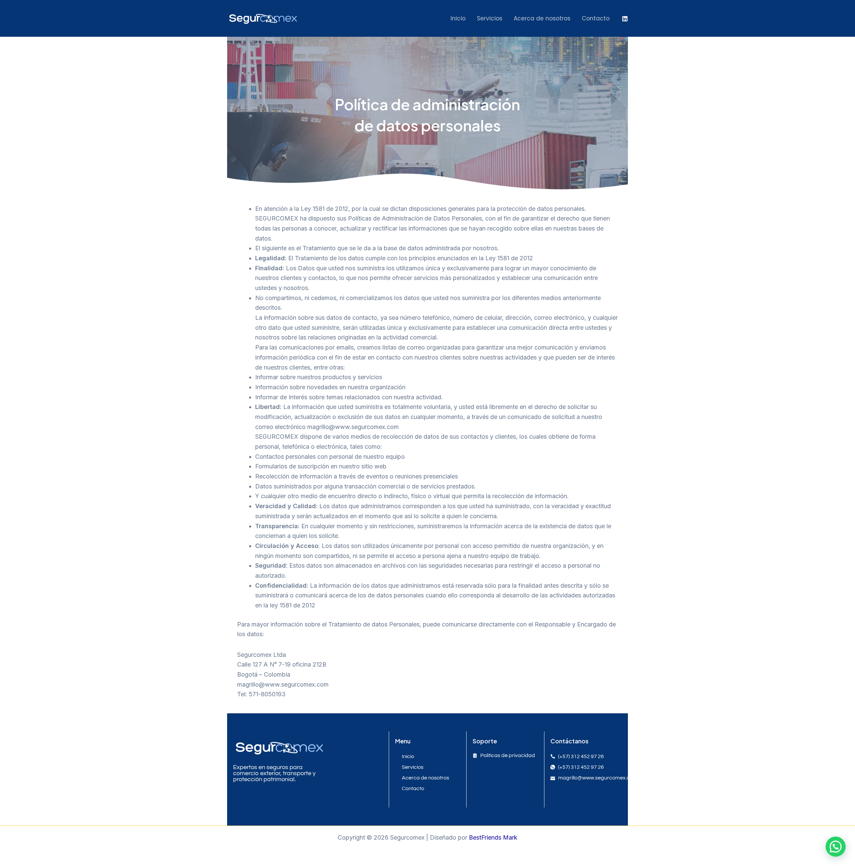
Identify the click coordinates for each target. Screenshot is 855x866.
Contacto (596, 18)
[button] (836, 847)
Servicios (489, 18)
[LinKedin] (625, 19)
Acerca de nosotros (542, 18)
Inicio (458, 18)
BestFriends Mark (493, 837)
